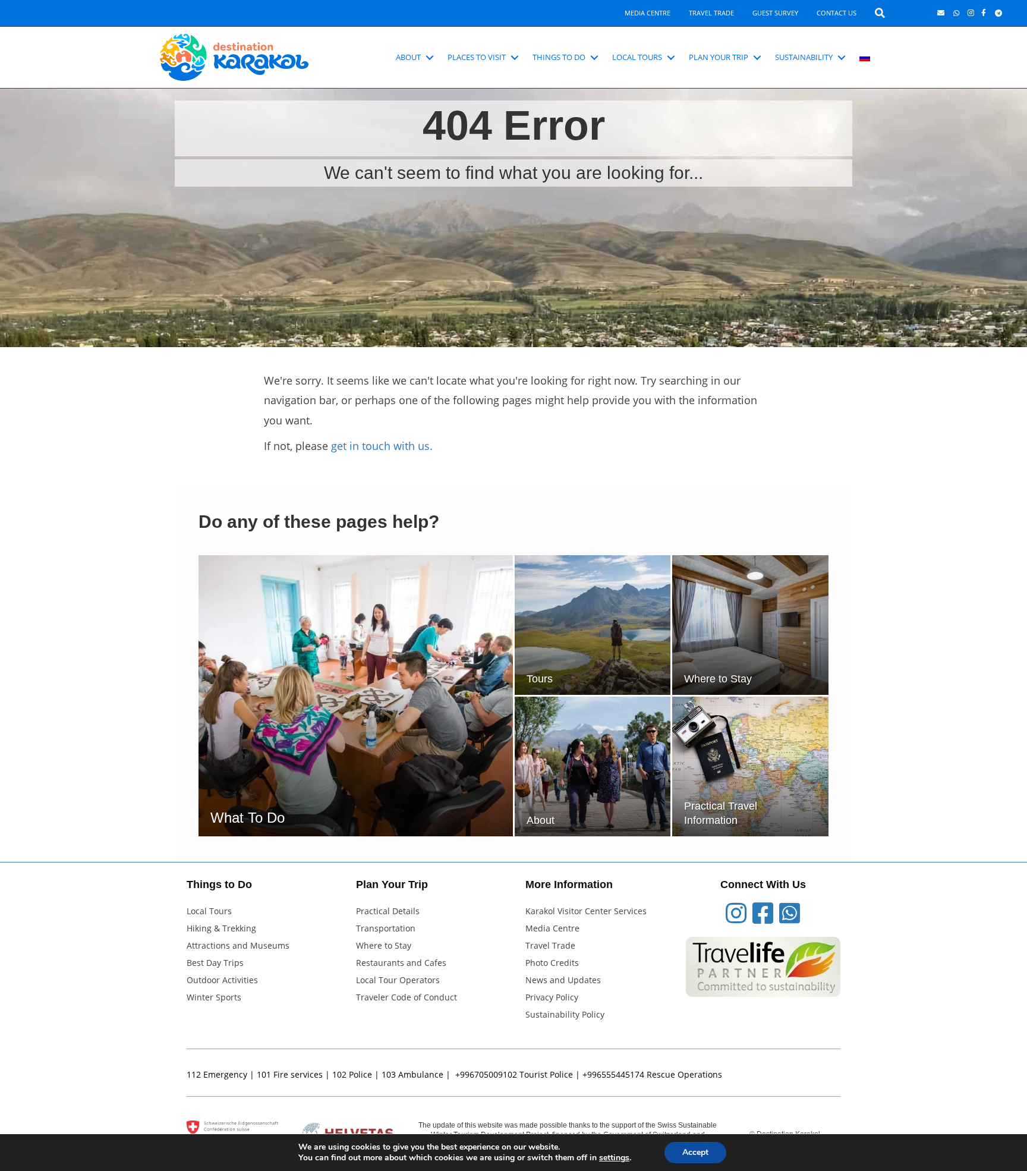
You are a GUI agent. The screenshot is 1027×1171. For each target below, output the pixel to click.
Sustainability (804, 57)
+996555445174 (613, 1074)
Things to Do (559, 57)
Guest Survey (775, 12)
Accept (695, 1152)
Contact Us (836, 12)
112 (194, 1074)
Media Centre (647, 12)
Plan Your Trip (718, 57)
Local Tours (637, 57)
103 (389, 1074)
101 (264, 1074)
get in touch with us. (382, 446)
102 (339, 1074)
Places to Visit (477, 57)
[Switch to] (864, 57)
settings (614, 1158)
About (408, 57)
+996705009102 (486, 1074)
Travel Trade (711, 12)
